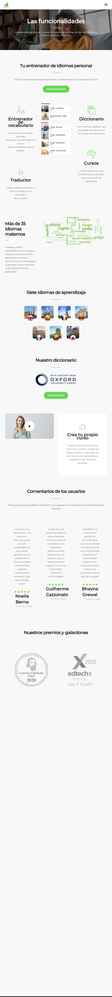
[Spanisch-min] (56, 128)
